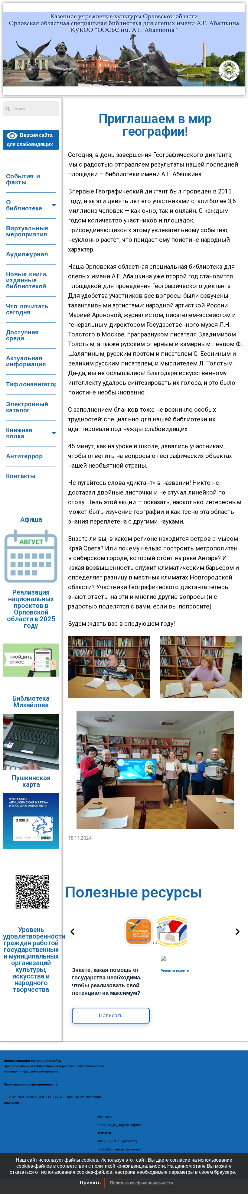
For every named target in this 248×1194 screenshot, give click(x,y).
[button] (72, 931)
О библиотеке (24, 205)
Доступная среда (22, 335)
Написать (111, 1015)
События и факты (23, 179)
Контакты (20, 476)
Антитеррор (24, 456)
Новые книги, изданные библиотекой (27, 280)
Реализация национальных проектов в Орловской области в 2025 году (31, 609)
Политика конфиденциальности (141, 1182)
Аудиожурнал (27, 254)
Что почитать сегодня (27, 309)
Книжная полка (19, 433)
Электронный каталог (27, 407)
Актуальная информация (26, 361)
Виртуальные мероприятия (27, 231)
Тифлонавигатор (31, 384)
